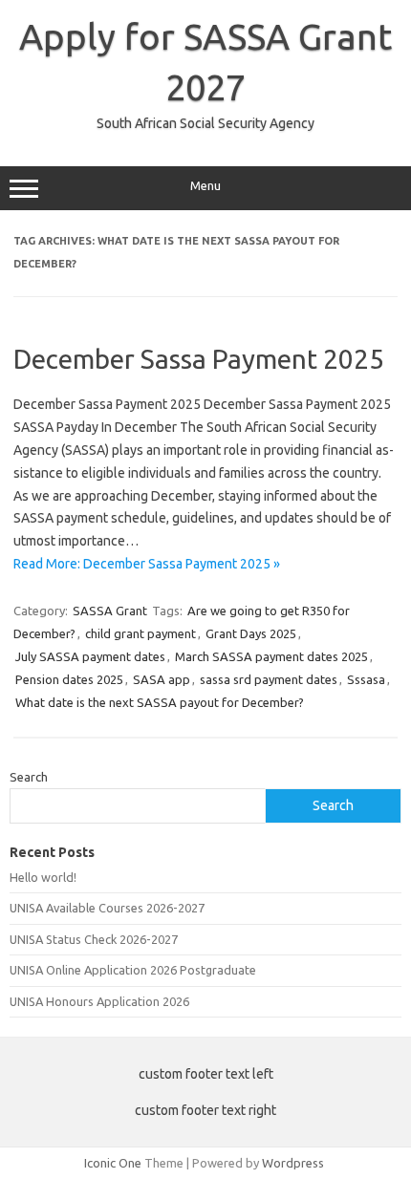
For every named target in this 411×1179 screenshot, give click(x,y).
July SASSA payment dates (90, 656)
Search (29, 776)
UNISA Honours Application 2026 (99, 1001)
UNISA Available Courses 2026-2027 (107, 907)
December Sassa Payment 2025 (198, 359)
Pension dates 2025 (69, 679)
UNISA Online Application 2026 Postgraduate (133, 969)
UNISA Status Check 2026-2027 (94, 939)
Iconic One (112, 1162)
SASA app (161, 679)
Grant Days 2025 (251, 633)
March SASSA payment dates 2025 (271, 656)
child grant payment (140, 633)
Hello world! (43, 877)
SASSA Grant (110, 610)
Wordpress (293, 1162)
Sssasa (366, 679)
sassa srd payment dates (268, 679)
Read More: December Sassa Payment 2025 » (146, 563)
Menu (205, 186)
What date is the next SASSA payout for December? (159, 702)
